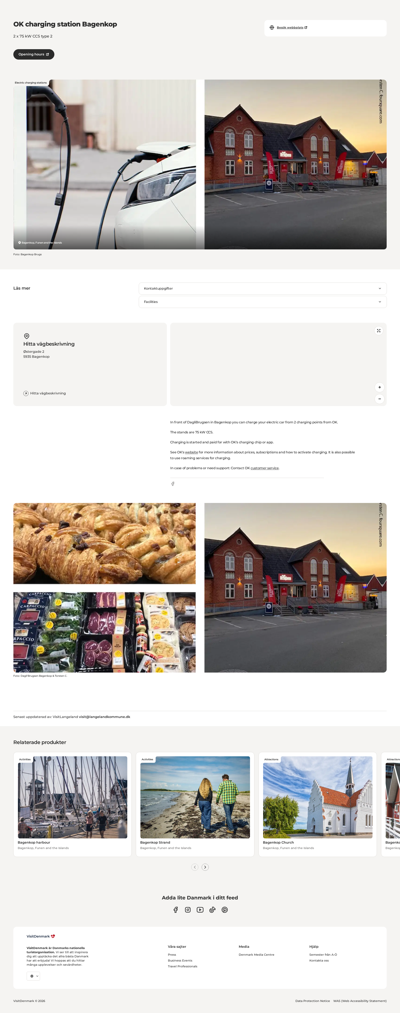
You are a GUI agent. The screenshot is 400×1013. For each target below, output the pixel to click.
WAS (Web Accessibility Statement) (360, 1001)
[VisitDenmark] (41, 936)
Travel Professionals (182, 966)
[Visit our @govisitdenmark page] (212, 909)
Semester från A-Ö (323, 955)
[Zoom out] (380, 399)
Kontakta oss (319, 960)
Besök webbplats (290, 27)
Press (172, 955)
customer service (265, 468)
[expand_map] (378, 330)
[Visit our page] (187, 909)
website (191, 452)
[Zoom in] (380, 387)
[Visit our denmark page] (175, 909)
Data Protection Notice (312, 1001)
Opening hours (31, 54)
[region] (278, 364)
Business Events (180, 960)
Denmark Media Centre (256, 955)
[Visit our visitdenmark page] (200, 909)
